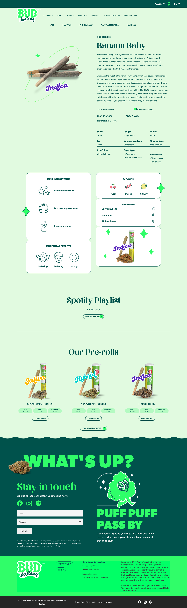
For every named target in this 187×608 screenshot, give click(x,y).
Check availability (145, 109)
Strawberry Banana (93, 404)
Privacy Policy (55, 546)
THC (99, 116)
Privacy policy (91, 602)
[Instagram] (29, 503)
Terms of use (80, 602)
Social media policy (105, 602)
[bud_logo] (29, 15)
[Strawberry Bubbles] (40, 381)
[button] (164, 4)
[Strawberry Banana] (93, 381)
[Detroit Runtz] (147, 381)
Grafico (42, 604)
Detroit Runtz (147, 404)
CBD (128, 116)
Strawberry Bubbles (40, 404)
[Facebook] (20, 503)
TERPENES (103, 120)
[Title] (38, 503)
